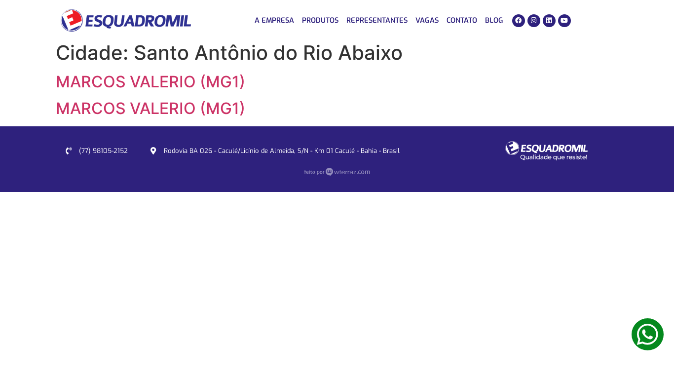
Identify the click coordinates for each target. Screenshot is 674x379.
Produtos (320, 20)
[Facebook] (518, 20)
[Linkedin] (549, 20)
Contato (462, 20)
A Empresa (274, 20)
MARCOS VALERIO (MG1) (150, 81)
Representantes (377, 20)
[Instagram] (533, 20)
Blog (494, 20)
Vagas (427, 20)
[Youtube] (564, 20)
